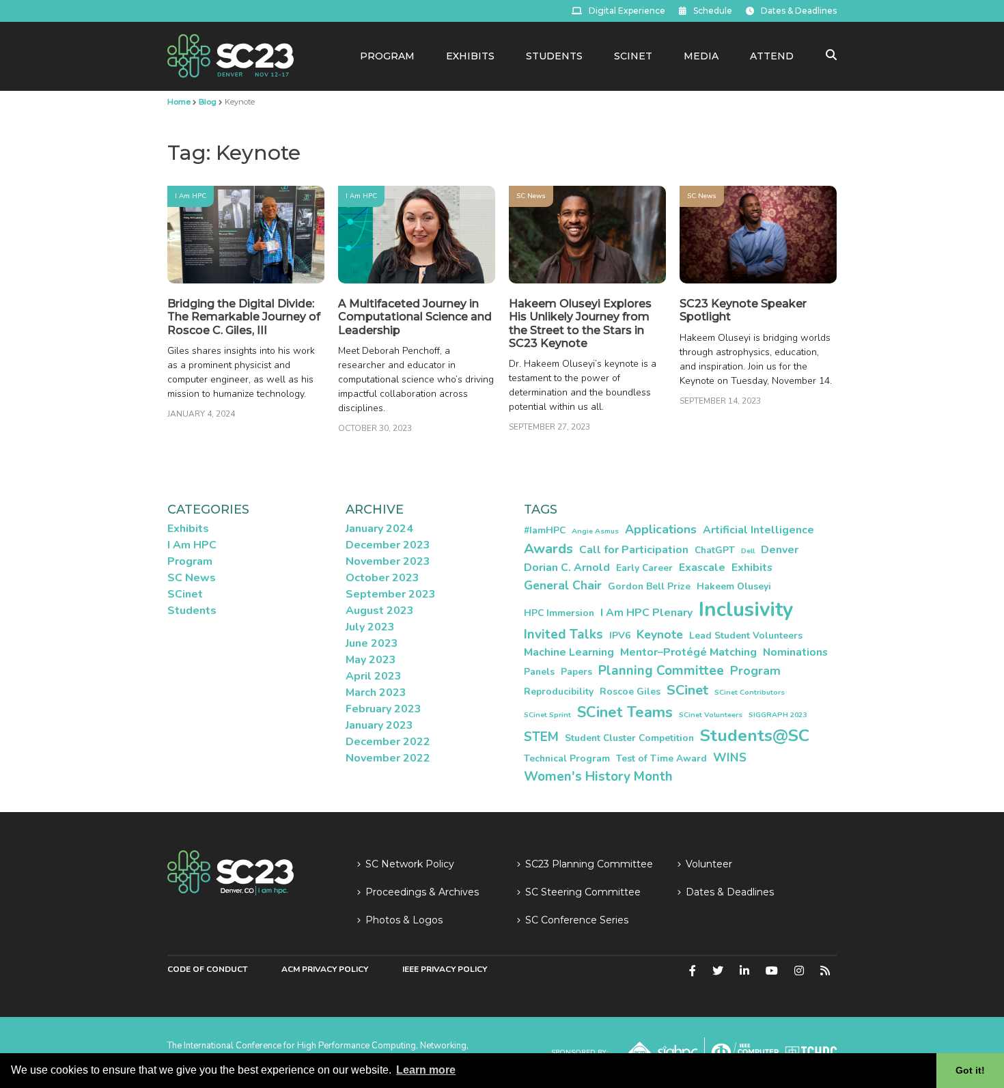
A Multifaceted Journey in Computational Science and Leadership (415, 316)
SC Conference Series (576, 920)
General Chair (563, 585)
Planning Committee (661, 671)
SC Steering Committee (583, 892)
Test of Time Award (661, 758)
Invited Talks (563, 634)
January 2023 (379, 725)
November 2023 (388, 561)
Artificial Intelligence (758, 530)
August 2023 (380, 610)
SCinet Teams (625, 712)
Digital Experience (627, 10)
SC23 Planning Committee (589, 864)
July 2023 (370, 626)
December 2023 (388, 545)
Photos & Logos (404, 920)
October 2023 (382, 577)
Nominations (795, 652)
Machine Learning (569, 652)
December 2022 (388, 741)
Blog (208, 102)
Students (554, 56)
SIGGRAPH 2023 (778, 715)
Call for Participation (633, 549)
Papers (576, 671)
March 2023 (376, 692)
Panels (539, 671)
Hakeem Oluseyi (734, 586)
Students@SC (754, 735)
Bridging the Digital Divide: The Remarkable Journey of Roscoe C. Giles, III (243, 316)
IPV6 (619, 635)
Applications (661, 529)
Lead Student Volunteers (746, 635)
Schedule (712, 10)
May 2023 (371, 659)
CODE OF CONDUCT (207, 969)
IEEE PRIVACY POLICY (444, 969)
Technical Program (567, 758)
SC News (531, 196)
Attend (772, 56)
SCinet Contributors (749, 692)
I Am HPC (190, 196)
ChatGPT (715, 550)
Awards (548, 549)
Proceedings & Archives (422, 892)
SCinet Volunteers (710, 715)
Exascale (702, 567)
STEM (541, 737)
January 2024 (379, 528)
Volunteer (709, 864)
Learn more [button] (426, 1070)
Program (387, 56)
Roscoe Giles (630, 691)
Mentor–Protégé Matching (688, 652)
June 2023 (372, 643)
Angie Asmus (595, 531)
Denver (779, 549)
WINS (730, 757)
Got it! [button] (970, 1070)
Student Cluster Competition (629, 737)
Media (701, 56)
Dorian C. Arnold (567, 567)
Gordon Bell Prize (649, 586)
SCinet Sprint (547, 715)
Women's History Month (598, 776)
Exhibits (470, 56)
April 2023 (374, 676)
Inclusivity (746, 609)
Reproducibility (559, 691)
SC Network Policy (409, 864)
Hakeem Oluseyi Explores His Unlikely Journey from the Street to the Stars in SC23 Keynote (580, 323)
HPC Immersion (559, 612)
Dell (748, 551)
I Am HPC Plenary (646, 612)
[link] (230, 55)
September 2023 (391, 594)
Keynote (660, 634)
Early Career (644, 567)
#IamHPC (545, 530)
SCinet (633, 56)
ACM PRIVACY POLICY (324, 969)
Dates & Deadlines (799, 10)
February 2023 (383, 708)
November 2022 (388, 758)
